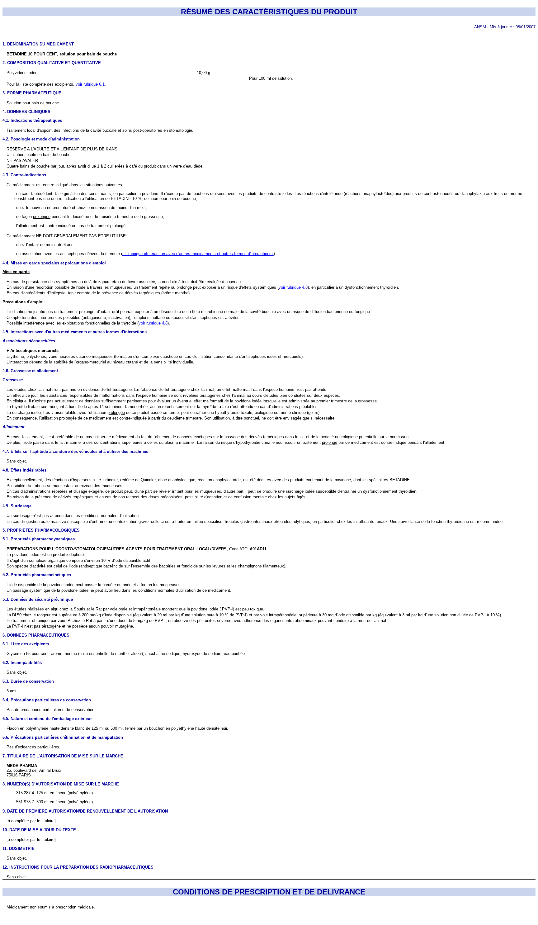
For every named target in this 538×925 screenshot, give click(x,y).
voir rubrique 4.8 (293, 287)
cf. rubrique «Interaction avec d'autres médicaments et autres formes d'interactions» (198, 253)
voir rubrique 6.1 (90, 84)
